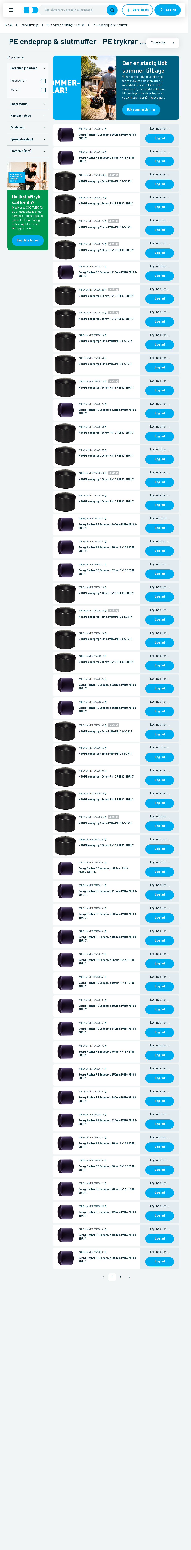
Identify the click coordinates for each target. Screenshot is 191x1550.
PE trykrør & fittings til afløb (65, 25)
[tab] (27, 68)
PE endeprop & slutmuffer (110, 25)
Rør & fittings (29, 25)
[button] (11, 10)
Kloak (8, 25)
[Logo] (30, 10)
